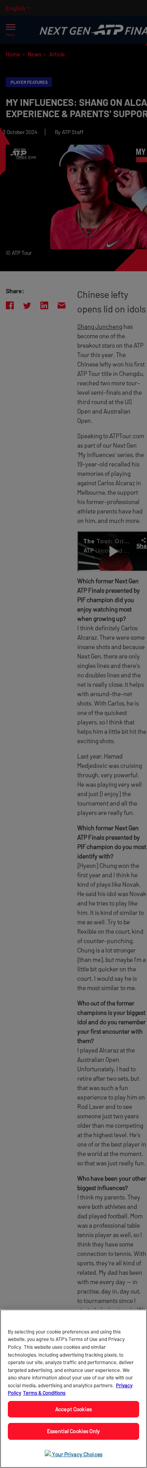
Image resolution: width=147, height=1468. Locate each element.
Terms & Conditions (44, 1393)
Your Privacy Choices (76, 1454)
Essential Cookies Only (73, 1431)
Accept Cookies (73, 1409)
